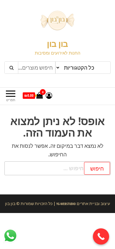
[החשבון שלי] (49, 95)
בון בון (57, 43)
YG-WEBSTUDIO (65, 204)
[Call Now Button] (101, 236)
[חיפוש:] (57, 168)
